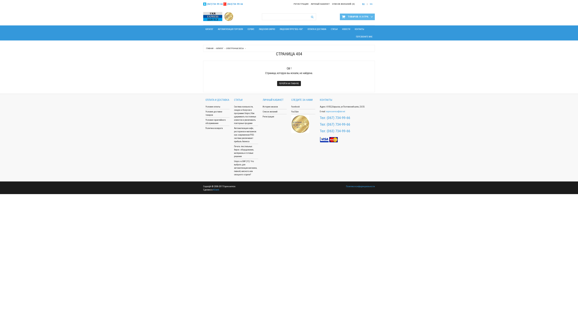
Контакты (359, 29)
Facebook (295, 106)
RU (363, 4)
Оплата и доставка (317, 29)
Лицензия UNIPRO (267, 29)
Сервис (250, 29)
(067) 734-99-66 (338, 118)
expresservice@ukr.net (335, 111)
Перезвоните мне (364, 37)
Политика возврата (214, 128)
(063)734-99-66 (235, 4)
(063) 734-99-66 (338, 131)
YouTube (295, 111)
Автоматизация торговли (230, 29)
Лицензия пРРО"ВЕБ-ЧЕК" (291, 29)
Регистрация (268, 116)
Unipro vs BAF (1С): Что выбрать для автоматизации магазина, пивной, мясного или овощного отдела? (245, 168)
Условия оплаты (212, 106)
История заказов (270, 106)
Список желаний (270, 111)
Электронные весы (235, 48)
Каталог (209, 29)
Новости (346, 29)
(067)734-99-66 (215, 4)
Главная (209, 48)
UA (371, 4)
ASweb (216, 190)
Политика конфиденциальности (360, 186)
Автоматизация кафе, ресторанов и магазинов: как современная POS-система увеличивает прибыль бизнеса (245, 135)
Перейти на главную (289, 83)
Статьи (334, 29)
